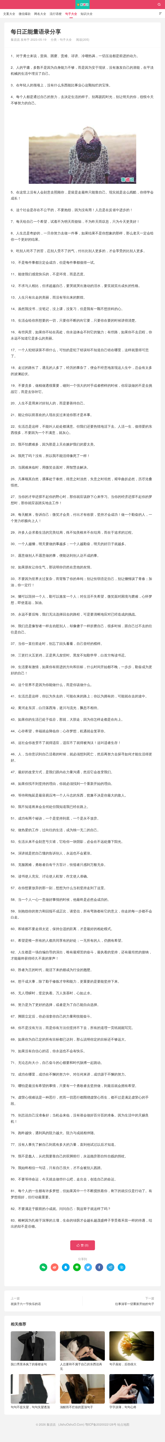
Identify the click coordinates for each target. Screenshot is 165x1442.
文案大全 (9, 13)
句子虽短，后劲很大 (122, 1364)
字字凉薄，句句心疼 (122, 1407)
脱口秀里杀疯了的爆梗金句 (29, 1364)
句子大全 (71, 13)
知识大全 (87, 13)
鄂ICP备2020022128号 (100, 1424)
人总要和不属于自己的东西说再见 (81, 1366)
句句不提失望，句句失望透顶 (30, 1407)
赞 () (83, 1245)
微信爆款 (25, 13)
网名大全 (40, 13)
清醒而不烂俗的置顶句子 (76, 1407)
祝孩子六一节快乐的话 (26, 1304)
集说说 (82, 4)
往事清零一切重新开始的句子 (134, 1304)
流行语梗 (56, 13)
